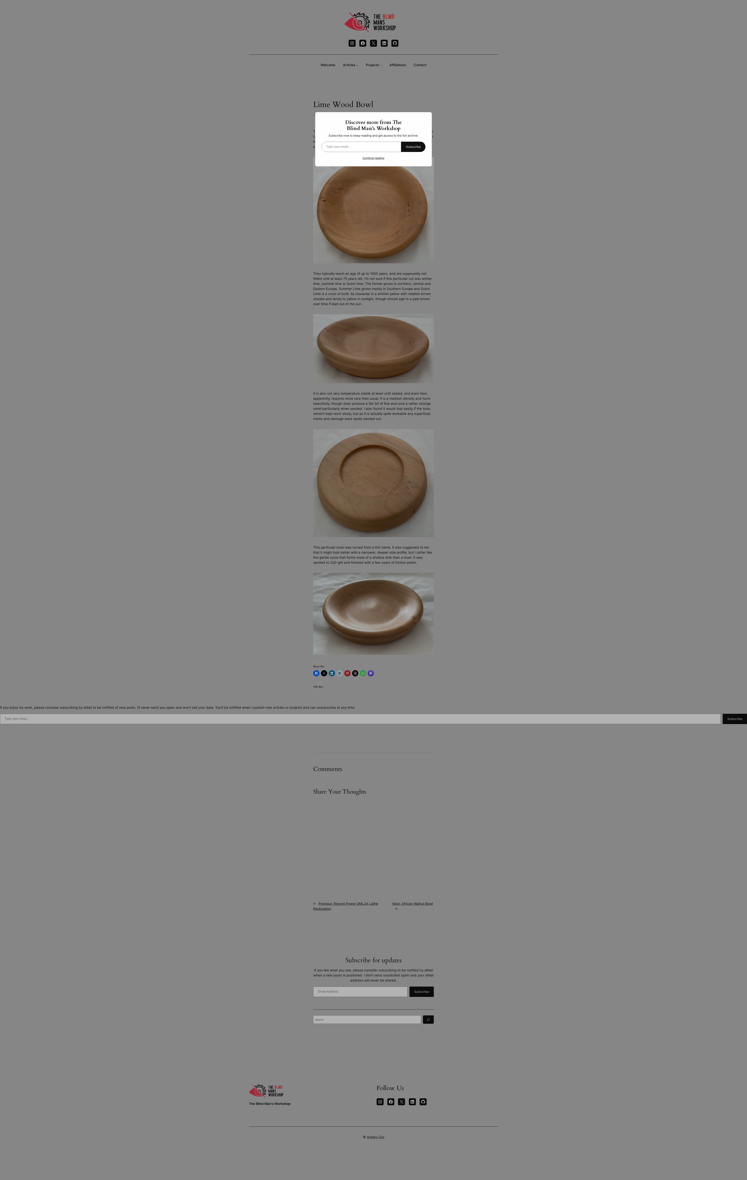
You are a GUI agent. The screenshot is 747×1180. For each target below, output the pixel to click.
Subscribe (413, 147)
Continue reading (373, 158)
